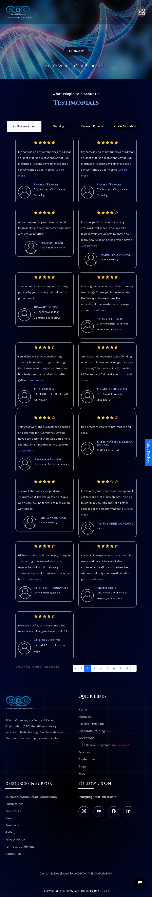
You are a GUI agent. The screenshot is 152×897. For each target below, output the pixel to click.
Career (9, 818)
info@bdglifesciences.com (97, 797)
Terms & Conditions (19, 846)
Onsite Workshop (125, 126)
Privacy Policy (15, 839)
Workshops (86, 738)
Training (58, 126)
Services (84, 752)
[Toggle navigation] (142, 12)
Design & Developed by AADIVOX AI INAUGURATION (76, 873)
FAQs (81, 773)
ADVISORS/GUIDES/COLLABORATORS (31, 797)
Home (82, 709)
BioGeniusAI (87, 759)
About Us (84, 716)
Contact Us (13, 854)
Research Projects (92, 126)
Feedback (12, 825)
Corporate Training (95, 731)
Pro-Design (13, 811)
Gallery (10, 832)
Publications (14, 804)
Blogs (82, 766)
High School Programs (104, 745)
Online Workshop (24, 126)
